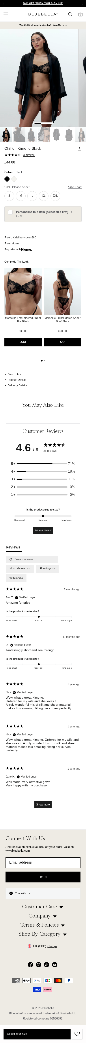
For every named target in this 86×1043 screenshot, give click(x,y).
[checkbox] (16, 578)
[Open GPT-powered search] (71, 14)
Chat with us (22, 893)
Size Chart (75, 187)
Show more (43, 804)
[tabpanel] (43, 684)
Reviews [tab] (13, 547)
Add (23, 342)
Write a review (43, 530)
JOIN (43, 877)
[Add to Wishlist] (76, 1034)
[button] (82, 3)
